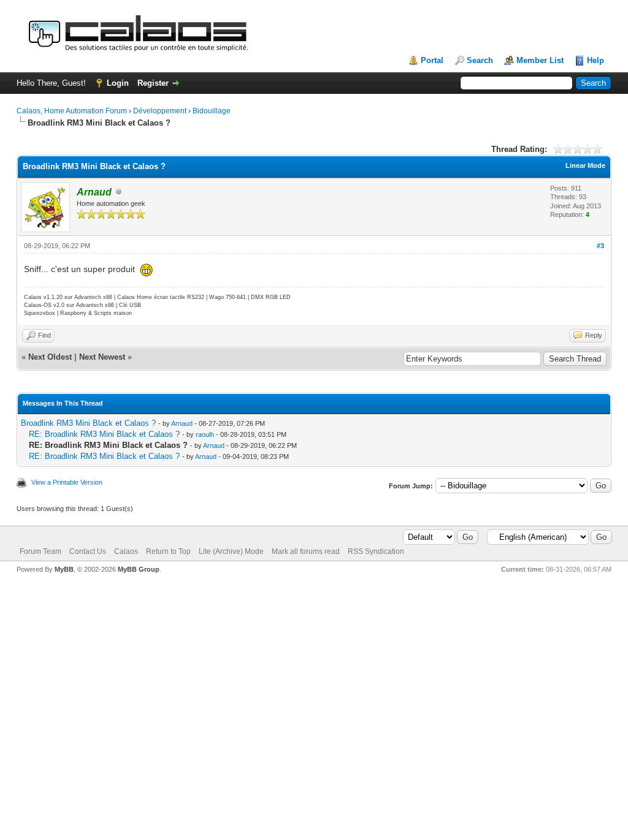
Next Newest (102, 357)
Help (595, 60)
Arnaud (182, 423)
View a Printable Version (66, 482)
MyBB (64, 569)
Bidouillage (212, 111)
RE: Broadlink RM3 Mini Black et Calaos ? (104, 434)
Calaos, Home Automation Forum (72, 111)
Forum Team (40, 551)
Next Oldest (50, 357)
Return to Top (168, 551)
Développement (159, 111)
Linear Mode (585, 165)
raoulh (205, 434)
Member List (540, 60)
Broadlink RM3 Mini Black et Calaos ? (88, 423)
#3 (600, 245)
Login (118, 83)
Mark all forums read (306, 551)
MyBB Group (138, 569)
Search (480, 60)
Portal (432, 60)
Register (153, 83)
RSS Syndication (376, 551)
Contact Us (87, 551)
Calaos (126, 551)
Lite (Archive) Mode (231, 551)
